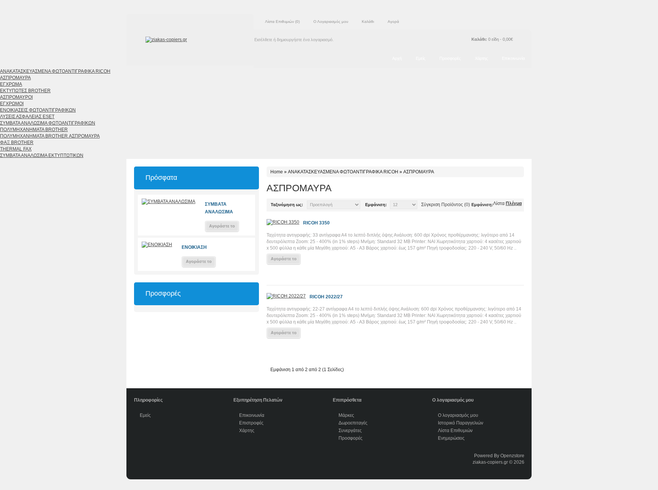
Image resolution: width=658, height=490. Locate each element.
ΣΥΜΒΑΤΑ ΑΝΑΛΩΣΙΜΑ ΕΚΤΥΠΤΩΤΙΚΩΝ (41, 155)
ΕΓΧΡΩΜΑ (11, 84)
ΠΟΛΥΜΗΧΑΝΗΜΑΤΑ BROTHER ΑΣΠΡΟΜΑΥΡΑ (50, 136)
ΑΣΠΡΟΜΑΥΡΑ (15, 77)
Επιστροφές (251, 423)
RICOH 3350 (316, 223)
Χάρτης (481, 58)
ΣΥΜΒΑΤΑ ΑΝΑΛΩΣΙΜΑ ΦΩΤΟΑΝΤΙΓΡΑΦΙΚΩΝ (47, 123)
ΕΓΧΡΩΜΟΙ (12, 103)
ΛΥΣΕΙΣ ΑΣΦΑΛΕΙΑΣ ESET (27, 116)
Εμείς (420, 58)
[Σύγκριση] (282, 273)
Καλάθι (368, 21)
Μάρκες (346, 415)
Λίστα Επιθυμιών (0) (282, 21)
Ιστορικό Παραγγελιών (460, 423)
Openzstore (512, 455)
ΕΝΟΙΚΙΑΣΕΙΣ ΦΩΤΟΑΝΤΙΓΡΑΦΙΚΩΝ (38, 110)
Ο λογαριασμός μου (458, 415)
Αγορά (393, 21)
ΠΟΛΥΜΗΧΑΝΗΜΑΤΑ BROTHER (34, 129)
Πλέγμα (514, 203)
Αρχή (397, 58)
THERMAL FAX (16, 149)
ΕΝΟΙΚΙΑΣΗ (194, 247)
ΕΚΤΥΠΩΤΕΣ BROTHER (25, 90)
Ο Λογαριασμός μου (330, 21)
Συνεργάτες (350, 430)
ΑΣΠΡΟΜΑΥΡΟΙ (16, 97)
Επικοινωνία (513, 58)
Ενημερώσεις (451, 438)
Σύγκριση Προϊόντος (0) (445, 204)
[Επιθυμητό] (271, 273)
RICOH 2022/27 (326, 296)
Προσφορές (450, 58)
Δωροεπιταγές (353, 423)
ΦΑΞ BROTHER (17, 142)
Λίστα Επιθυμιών (455, 430)
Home (276, 172)
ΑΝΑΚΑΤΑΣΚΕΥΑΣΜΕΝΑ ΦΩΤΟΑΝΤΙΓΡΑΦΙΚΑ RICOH (55, 71)
